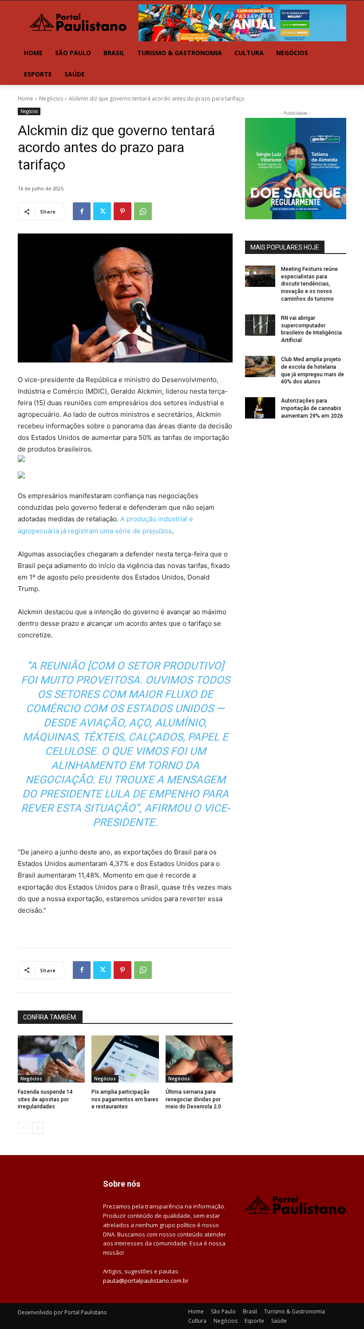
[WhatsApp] (143, 211)
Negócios (51, 98)
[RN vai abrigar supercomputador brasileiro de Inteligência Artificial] (260, 325)
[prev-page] (23, 1128)
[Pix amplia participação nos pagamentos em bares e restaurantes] (124, 1059)
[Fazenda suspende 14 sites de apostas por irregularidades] (51, 1059)
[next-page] (37, 1128)
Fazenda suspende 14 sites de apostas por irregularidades (45, 1099)
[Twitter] (102, 211)
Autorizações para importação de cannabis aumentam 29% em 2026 (312, 408)
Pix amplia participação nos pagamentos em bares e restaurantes (124, 1099)
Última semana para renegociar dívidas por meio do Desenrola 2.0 (193, 1099)
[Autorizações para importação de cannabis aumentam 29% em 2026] (260, 408)
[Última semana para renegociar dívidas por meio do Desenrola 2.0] (199, 1059)
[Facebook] (82, 211)
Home (25, 98)
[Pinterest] (122, 211)
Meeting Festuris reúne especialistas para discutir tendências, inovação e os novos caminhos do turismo (309, 284)
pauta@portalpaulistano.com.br (146, 1281)
